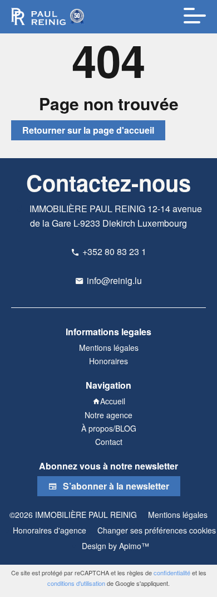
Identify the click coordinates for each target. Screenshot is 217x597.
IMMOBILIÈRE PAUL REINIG (87, 208)
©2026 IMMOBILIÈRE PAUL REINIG (73, 514)
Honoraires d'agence (49, 530)
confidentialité (172, 572)
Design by (114, 545)
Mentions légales (178, 514)
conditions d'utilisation (76, 583)
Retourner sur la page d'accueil (88, 130)
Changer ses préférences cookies (156, 530)
